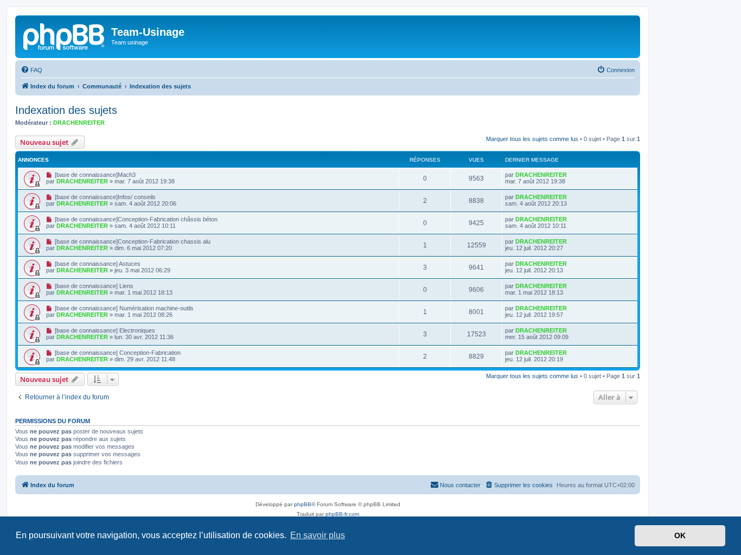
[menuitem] (31, 69)
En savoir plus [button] (317, 535)
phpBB (302, 504)
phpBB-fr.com (342, 514)
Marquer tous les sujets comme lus (532, 139)
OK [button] (680, 535)
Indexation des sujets (66, 110)
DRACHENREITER (79, 122)
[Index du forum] (64, 35)
